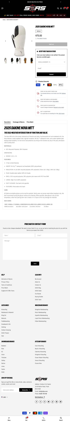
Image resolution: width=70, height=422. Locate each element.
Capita (3, 369)
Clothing (3, 327)
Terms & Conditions (6, 285)
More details (56, 101)
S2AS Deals (38, 291)
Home (4, 19)
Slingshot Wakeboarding (41, 309)
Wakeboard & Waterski (7, 312)
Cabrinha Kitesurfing (40, 352)
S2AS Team (38, 300)
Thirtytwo (3, 357)
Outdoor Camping (6, 330)
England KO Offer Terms (7, 291)
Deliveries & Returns (6, 279)
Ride (2, 349)
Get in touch (61, 113)
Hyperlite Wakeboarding (41, 315)
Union (2, 354)
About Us (37, 282)
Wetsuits (3, 318)
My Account (38, 279)
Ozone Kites (38, 363)
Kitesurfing (4, 309)
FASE (2, 372)
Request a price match (59, 107)
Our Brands (38, 294)
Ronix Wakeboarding (40, 312)
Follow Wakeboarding (40, 321)
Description (7, 122)
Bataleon (3, 346)
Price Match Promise (42, 38)
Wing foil (3, 315)
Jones (3, 366)
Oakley (3, 360)
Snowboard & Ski (6, 324)
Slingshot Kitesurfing (40, 354)
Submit (51, 74)
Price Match (30, 122)
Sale (2, 336)
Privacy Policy (5, 282)
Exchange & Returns (18, 122)
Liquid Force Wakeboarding (42, 318)
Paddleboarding (5, 321)
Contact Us (38, 285)
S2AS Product (5, 333)
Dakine (3, 363)
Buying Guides (39, 297)
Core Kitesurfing (39, 346)
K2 (2, 352)
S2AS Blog (38, 288)
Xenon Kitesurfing (39, 360)
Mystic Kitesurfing (40, 349)
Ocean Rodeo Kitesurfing (41, 357)
